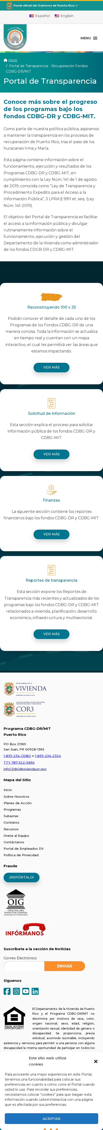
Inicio (12, 60)
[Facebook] (7, 991)
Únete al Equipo (16, 835)
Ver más (51, 367)
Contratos (11, 822)
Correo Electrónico (20, 958)
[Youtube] (25, 991)
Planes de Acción (18, 803)
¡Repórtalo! (21, 877)
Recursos (11, 829)
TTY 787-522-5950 (19, 762)
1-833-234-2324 (48, 756)
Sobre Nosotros (16, 796)
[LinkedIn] (35, 991)
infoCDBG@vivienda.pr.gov (25, 769)
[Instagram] (16, 991)
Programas (12, 809)
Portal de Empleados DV (24, 848)
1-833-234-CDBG (17, 756)
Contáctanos (14, 842)
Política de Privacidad (21, 855)
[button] (95, 1061)
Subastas (11, 816)
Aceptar (51, 1118)
